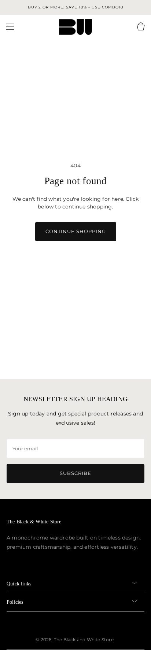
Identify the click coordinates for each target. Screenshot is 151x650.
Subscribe (75, 473)
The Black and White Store (84, 639)
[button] (10, 27)
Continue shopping (75, 231)
